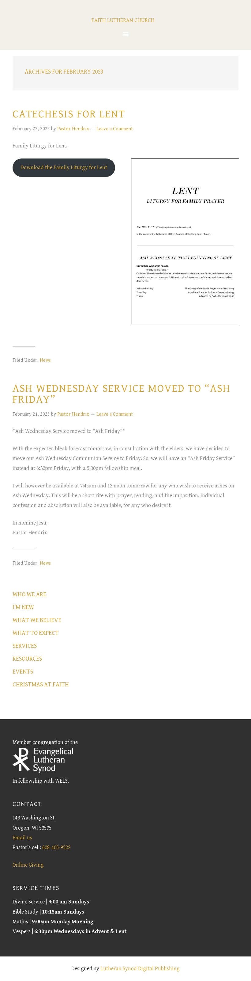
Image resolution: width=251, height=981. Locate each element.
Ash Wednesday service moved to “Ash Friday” (121, 394)
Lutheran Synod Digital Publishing (140, 968)
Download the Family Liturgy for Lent (64, 167)
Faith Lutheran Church (123, 20)
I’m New (23, 607)
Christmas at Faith (41, 684)
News (45, 360)
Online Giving (28, 865)
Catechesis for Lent (69, 114)
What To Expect (36, 633)
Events (23, 671)
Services (25, 646)
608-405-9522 (56, 847)
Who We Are (29, 594)
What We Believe (37, 620)
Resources (27, 658)
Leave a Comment (114, 129)
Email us (22, 837)
